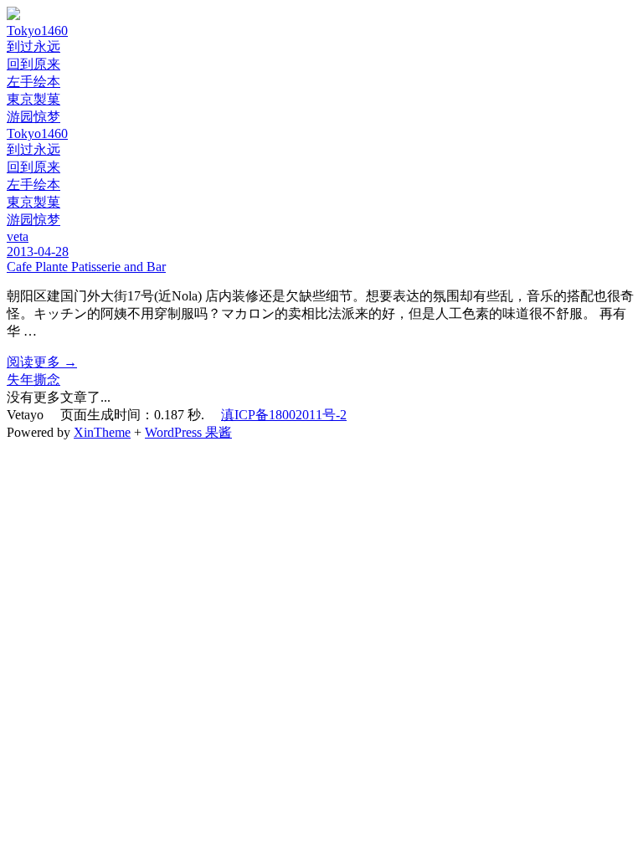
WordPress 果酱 (188, 432)
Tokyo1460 (37, 30)
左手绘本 (33, 81)
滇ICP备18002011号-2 (284, 415)
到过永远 (33, 46)
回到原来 (33, 64)
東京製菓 (33, 99)
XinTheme (102, 432)
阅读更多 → (42, 362)
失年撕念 (33, 379)
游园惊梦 (33, 117)
